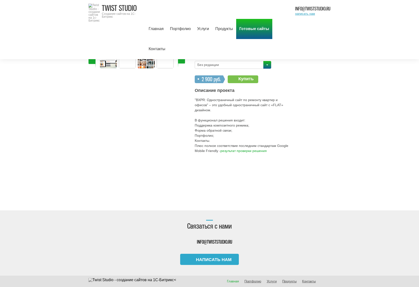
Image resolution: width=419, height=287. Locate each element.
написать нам (305, 14)
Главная (156, 29)
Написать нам (214, 259)
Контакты (157, 49)
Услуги (203, 29)
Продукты (224, 29)
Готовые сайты (254, 29)
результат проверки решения (243, 151)
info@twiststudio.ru (312, 8)
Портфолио (180, 29)
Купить (246, 78)
